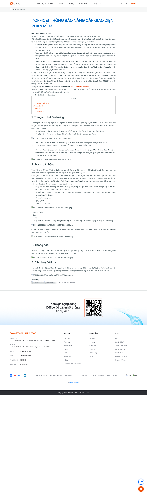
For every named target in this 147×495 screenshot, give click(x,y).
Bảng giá (72, 3)
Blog (116, 338)
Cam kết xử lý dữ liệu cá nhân (72, 363)
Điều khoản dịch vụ (41, 375)
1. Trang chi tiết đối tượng (41, 103)
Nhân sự (92, 349)
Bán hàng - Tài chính (121, 356)
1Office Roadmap (19, 9)
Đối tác (66, 353)
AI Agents (51, 3)
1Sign (91, 356)
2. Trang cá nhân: (38, 106)
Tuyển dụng (67, 356)
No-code (62, 3)
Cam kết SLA (85, 375)
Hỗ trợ (66, 360)
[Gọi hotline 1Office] (141, 489)
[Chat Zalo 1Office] (141, 482)
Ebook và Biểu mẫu (120, 360)
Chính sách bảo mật (71, 375)
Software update (112, 375)
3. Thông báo (37, 109)
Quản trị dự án (119, 353)
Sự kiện (66, 349)
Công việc (93, 345)
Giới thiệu (67, 338)
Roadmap (67, 342)
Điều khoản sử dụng (56, 375)
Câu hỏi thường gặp (98, 375)
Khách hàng (83, 3)
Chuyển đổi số (119, 342)
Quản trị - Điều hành (121, 345)
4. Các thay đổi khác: (40, 111)
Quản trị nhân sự (120, 349)
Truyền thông (68, 345)
